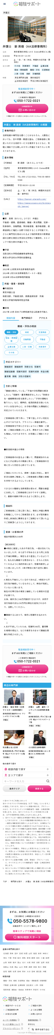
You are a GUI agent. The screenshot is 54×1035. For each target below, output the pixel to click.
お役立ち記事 (11, 1014)
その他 (11, 352)
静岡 (33, 958)
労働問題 (27, 339)
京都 (33, 962)
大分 (28, 971)
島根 (30, 967)
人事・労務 (27, 346)
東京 (39, 953)
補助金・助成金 (18, 989)
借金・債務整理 (11, 339)
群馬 (24, 958)
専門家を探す (16, 881)
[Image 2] (28, 40)
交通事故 (42, 332)
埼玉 (5, 958)
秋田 (25, 953)
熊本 (24, 971)
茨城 (14, 958)
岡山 (16, 967)
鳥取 (25, 967)
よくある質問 (36, 1010)
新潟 (10, 962)
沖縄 (44, 971)
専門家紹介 (26, 317)
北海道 (6, 953)
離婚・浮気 (11, 332)
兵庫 (38, 962)
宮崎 (33, 971)
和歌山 (6, 967)
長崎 (19, 971)
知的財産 (6, 989)
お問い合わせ (36, 1014)
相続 (27, 332)
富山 (19, 962)
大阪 (28, 962)
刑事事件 (42, 346)
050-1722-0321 (28, 101)
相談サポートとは (13, 1005)
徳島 (35, 967)
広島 (11, 967)
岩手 (16, 953)
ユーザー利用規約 (10, 1020)
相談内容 (10, 317)
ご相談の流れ (36, 1005)
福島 (35, 953)
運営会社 (31, 1024)
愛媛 (44, 967)
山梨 (5, 962)
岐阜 (38, 958)
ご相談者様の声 (12, 1010)
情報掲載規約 (33, 1020)
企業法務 (11, 346)
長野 (47, 958)
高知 (5, 971)
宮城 (21, 953)
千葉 (10, 958)
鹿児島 (39, 971)
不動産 (42, 339)
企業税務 (21, 985)
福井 (14, 962)
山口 (21, 967)
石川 (24, 962)
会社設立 (29, 985)
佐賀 (14, 971)
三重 (42, 958)
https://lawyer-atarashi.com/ (32, 199)
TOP (5, 881)
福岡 (10, 971)
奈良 (47, 962)
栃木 (19, 958)
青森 (11, 953)
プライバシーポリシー (11, 1028)
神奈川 (45, 953)
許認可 (35, 989)
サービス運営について (11, 1024)
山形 (30, 953)
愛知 (28, 958)
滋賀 (42, 962)
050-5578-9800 (30, 921)
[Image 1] (25, 40)
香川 (39, 967)
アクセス (43, 317)
